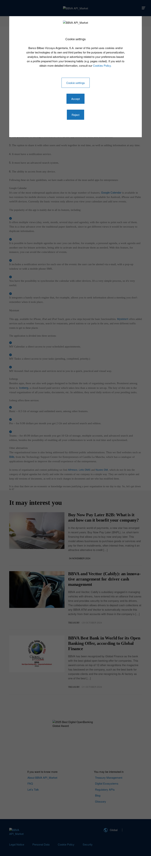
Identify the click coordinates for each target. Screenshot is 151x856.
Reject (75, 115)
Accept (75, 99)
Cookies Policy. (102, 65)
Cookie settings (75, 83)
